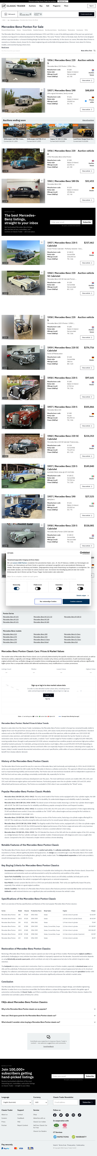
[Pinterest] (67, 1115)
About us (5, 1114)
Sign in (91, 6)
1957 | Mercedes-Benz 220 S (62, 406)
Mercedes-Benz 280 (40, 634)
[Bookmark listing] (42, 60)
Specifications (62, 30)
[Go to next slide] (92, 133)
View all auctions (88, 120)
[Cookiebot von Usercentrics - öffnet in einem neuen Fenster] (81, 553)
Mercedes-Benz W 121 (11, 622)
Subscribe (87, 222)
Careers (4, 1118)
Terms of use (62, 1145)
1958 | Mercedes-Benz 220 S (62, 377)
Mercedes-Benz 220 (10, 642)
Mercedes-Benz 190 (10, 639)
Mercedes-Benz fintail (41, 642)
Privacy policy (71, 1145)
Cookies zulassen (76, 601)
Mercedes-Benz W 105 (11, 617)
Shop (35, 1114)
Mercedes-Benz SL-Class (72, 639)
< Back (3, 20)
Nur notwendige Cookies (48, 601)
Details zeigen (81, 595)
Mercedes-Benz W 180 (41, 622)
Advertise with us (39, 1118)
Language (5, 1097)
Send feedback (48, 1046)
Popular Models (27, 30)
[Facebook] (54, 1115)
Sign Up (47, 699)
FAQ (18, 1122)
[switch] (38, 588)
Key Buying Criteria (50, 30)
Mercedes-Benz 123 (10, 634)
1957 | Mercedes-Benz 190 (61, 90)
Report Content (22, 1125)
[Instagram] (73, 1115)
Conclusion (79, 30)
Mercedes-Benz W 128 (41, 619)
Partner (4, 1125)
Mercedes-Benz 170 (10, 637)
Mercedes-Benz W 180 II (72, 617)
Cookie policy (80, 1145)
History (19, 30)
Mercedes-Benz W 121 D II (43, 617)
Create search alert (86, 14)
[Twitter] (61, 1115)
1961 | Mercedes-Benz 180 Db (63, 181)
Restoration (71, 30)
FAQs (86, 30)
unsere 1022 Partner (20, 563)
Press (3, 1122)
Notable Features (38, 30)
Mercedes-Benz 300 (40, 637)
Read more (5, 47)
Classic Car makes (39, 1122)
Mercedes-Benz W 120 (11, 619)
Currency (37, 1097)
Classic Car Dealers (40, 1131)
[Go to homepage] (13, 6)
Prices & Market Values (8, 30)
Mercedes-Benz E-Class (42, 639)
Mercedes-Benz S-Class (72, 637)
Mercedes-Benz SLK (71, 642)
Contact (20, 1114)
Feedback (20, 1118)
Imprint (55, 1145)
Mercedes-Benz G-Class (72, 634)
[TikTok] (79, 1115)
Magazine (56, 6)
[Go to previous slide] (5, 133)
